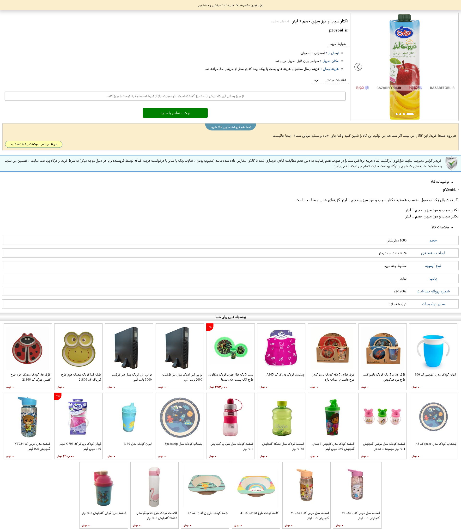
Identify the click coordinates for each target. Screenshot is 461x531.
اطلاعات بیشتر (329, 80)
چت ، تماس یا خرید (175, 113)
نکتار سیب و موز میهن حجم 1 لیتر (368, 200)
